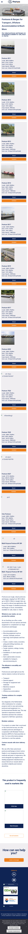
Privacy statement (6, 915)
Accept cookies (14, 928)
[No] (26, 926)
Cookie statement (16, 915)
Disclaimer (24, 914)
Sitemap (24, 915)
